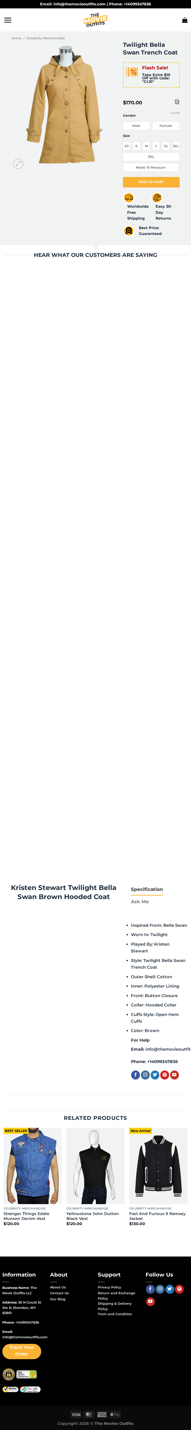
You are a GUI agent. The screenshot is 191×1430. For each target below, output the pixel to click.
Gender (129, 115)
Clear (175, 113)
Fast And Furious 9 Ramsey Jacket (157, 1216)
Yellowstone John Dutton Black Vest (92, 1216)
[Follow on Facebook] (135, 1074)
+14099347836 (162, 1061)
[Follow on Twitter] (155, 1074)
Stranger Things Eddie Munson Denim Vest (26, 1216)
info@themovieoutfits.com (25, 1337)
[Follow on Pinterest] (164, 1074)
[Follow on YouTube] (174, 1074)
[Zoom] (18, 164)
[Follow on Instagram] (145, 1074)
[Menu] (7, 20)
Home (16, 38)
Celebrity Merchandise (46, 38)
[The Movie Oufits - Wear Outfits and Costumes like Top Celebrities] (95, 20)
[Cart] (185, 20)
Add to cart (151, 182)
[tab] (147, 889)
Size (126, 136)
